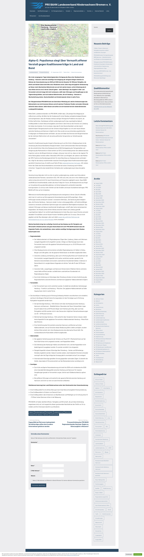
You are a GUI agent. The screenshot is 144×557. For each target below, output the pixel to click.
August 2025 (99, 208)
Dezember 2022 (100, 271)
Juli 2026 (98, 185)
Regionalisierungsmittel (101, 497)
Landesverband (33, 72)
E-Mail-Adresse (35, 470)
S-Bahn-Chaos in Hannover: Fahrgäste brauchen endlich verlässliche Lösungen (101, 50)
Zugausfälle (98, 539)
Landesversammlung (101, 324)
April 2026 (98, 191)
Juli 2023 (98, 258)
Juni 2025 (98, 212)
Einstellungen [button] (129, 554)
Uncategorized (99, 357)
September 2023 (100, 254)
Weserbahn (98, 526)
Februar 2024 (99, 244)
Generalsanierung (100, 430)
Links (107, 11)
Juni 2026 (98, 187)
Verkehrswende (54, 414)
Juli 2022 (98, 282)
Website (33, 475)
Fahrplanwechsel (99, 422)
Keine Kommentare (76, 72)
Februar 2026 (99, 196)
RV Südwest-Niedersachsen (103, 351)
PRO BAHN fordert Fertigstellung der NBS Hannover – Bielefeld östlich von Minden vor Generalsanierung (103, 57)
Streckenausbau (100, 353)
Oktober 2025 (99, 204)
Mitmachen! (33, 16)
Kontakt (68, 11)
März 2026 (98, 193)
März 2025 (98, 219)
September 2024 (100, 229)
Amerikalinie (106, 388)
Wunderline (98, 531)
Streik (109, 509)
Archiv (97, 305)
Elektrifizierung (100, 313)
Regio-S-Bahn (99, 492)
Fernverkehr (49, 412)
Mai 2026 (98, 189)
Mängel (106, 452)
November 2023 (100, 250)
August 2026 (99, 183)
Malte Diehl (67, 72)
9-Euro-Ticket (99, 379)
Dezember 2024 (100, 223)
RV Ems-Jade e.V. (100, 340)
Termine (89, 11)
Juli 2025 (98, 210)
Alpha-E (31, 412)
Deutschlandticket (100, 413)
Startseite (32, 11)
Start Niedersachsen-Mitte (102, 505)
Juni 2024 (98, 235)
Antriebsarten (99, 303)
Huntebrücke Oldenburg (101, 439)
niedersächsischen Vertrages (71, 163)
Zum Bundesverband (44, 16)
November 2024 (100, 225)
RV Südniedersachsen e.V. (102, 349)
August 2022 (99, 279)
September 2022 (100, 277)
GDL (107, 426)
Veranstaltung (99, 359)
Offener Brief (99, 330)
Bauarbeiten (98, 396)
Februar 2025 (99, 221)
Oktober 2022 (99, 275)
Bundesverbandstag (101, 311)
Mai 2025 (98, 214)
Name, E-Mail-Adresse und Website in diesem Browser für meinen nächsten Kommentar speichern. (59, 480)
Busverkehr (98, 405)
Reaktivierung (99, 336)
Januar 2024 (99, 246)
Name (33, 465)
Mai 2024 (98, 238)
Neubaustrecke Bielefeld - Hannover (102, 461)
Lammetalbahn (99, 443)
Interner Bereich (99, 11)
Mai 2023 (98, 263)
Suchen (96, 27)
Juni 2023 (98, 261)
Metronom (98, 452)
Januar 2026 (99, 198)
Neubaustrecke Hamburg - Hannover (38, 414)
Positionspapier (100, 332)
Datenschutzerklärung (72, 555)
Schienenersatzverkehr (101, 501)
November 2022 (100, 273)
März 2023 (98, 265)
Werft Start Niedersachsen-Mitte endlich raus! (103, 147)
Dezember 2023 (100, 248)
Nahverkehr (68, 412)
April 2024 (98, 240)
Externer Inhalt (100, 315)
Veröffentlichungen (43, 11)
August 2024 (99, 231)
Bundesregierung (39, 412)
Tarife (97, 355)
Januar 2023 (99, 269)
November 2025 (100, 202)
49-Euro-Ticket (100, 299)
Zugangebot (98, 535)
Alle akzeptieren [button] (137, 554)
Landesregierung (58, 412)
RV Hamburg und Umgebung (103, 343)
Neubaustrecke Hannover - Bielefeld (102, 474)
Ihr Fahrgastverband (56, 11)
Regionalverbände (78, 11)
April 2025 (98, 217)
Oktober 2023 (99, 252)
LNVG (109, 448)
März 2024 (98, 242)
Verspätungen (99, 518)
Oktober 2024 (99, 227)
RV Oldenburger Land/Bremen (104, 347)
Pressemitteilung (44, 72)
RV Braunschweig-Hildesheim (103, 338)
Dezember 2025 (100, 200)
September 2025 (100, 206)
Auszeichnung (99, 307)
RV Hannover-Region (101, 345)
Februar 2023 (99, 267)
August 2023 (99, 256)
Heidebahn (98, 435)
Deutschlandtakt (99, 409)
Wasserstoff (99, 361)
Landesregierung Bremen (102, 320)
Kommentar (34, 442)
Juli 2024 (98, 233)
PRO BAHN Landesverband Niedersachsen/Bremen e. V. (78, 4)
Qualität (97, 488)
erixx (108, 418)
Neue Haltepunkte (100, 479)
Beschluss (98, 309)
